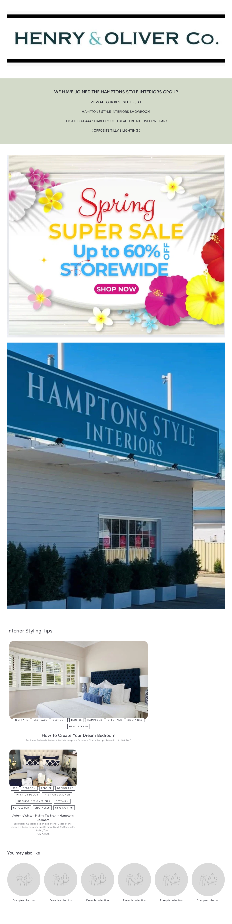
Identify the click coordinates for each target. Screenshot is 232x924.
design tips (65, 788)
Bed (15, 788)
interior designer (57, 794)
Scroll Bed (21, 808)
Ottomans (114, 720)
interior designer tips (33, 801)
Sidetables (135, 720)
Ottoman (62, 801)
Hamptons (94, 720)
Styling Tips (64, 808)
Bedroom (59, 720)
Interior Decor (27, 794)
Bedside (76, 720)
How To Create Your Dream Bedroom (78, 735)
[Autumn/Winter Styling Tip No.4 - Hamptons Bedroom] (43, 768)
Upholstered (78, 726)
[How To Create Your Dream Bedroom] (78, 680)
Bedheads (40, 720)
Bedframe (21, 720)
